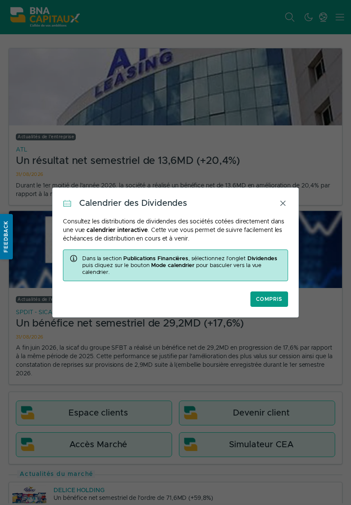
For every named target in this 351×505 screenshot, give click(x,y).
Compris (269, 299)
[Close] (283, 203)
